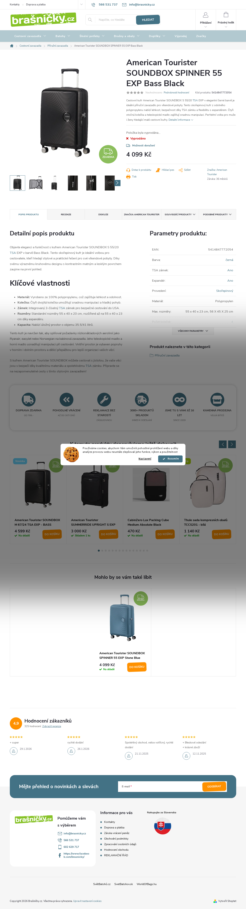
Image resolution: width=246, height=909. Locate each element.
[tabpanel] (38, 499)
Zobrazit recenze (51, 726)
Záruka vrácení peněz (116, 833)
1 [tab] (99, 551)
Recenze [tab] (66, 214)
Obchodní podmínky (116, 839)
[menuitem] (30, 36)
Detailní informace (179, 120)
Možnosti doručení (143, 145)
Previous (223, 444)
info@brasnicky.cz (75, 833)
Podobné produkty (215, 214)
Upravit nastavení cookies (87, 901)
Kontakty (15, 4)
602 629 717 (71, 847)
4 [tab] (109, 551)
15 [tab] (147, 551)
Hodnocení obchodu (116, 850)
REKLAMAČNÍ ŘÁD (116, 855)
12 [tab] (137, 551)
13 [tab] (140, 551)
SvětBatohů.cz (102, 884)
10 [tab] (130, 551)
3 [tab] (106, 551)
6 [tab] (116, 551)
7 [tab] (120, 551)
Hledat (148, 19)
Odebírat (214, 786)
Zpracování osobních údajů (120, 844)
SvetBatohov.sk (123, 884)
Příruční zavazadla (167, 355)
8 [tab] (123, 551)
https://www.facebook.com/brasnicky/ (76, 855)
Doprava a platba (36, 4)
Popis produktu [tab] (28, 214)
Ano (230, 270)
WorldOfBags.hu (147, 884)
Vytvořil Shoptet (227, 901)
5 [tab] (113, 551)
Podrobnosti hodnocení (176, 92)
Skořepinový (224, 291)
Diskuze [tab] (103, 214)
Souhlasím (172, 459)
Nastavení (145, 459)
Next (232, 444)
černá (229, 260)
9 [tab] (126, 551)
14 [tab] (144, 551)
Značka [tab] (141, 214)
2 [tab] (102, 551)
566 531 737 (71, 840)
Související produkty (178, 214)
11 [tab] (133, 551)
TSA (195, 100)
